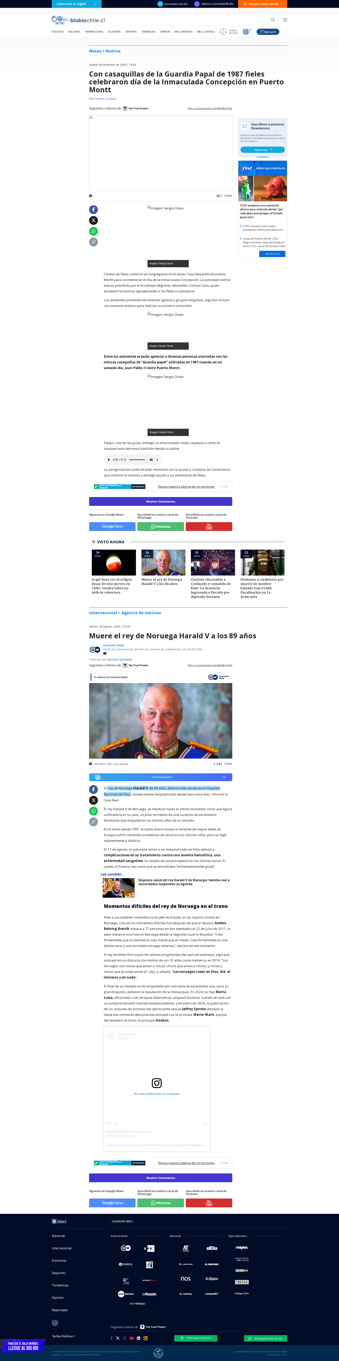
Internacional (94, 31)
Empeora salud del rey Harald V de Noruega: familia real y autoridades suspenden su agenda (184, 882)
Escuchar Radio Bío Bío (264, 4)
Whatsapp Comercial (198, 1338)
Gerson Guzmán (105, 99)
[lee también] (120, 888)
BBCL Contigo (206, 31)
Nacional (74, 31)
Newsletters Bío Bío (176, 4)
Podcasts (58, 31)
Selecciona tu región (71, 4)
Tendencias (148, 31)
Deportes (131, 31)
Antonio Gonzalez (119, 659)
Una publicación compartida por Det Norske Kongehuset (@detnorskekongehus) (157, 1145)
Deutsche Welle (113, 645)
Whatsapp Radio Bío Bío (268, 1338)
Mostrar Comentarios (160, 501)
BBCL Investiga (184, 31)
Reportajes (60, 1310)
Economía (114, 31)
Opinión (165, 31)
